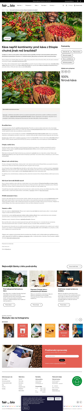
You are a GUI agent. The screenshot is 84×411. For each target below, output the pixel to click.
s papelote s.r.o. (79, 408)
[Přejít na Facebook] (69, 71)
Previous (76, 319)
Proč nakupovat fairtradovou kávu (13, 290)
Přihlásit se (62, 360)
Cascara (20, 384)
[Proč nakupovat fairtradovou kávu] (14, 279)
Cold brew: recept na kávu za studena (68, 290)
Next (80, 319)
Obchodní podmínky (6, 381)
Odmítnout (50, 398)
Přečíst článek (8, 304)
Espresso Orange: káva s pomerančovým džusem (39, 290)
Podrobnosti (25, 404)
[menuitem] (20, 5)
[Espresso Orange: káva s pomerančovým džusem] (42, 279)
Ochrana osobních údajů (7, 382)
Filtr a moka (21, 381)
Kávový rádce (21, 390)
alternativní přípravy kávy (13, 238)
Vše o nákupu (4, 379)
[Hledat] (66, 5)
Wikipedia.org (8, 249)
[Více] (63, 5)
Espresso (20, 379)
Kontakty (3, 388)
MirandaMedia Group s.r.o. (67, 408)
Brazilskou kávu (5, 137)
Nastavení (26, 408)
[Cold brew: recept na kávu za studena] (69, 279)
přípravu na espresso (24, 236)
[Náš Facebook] (80, 1)
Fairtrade (5, 114)
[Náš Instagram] (77, 1)
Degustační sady (22, 386)
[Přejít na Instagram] (65, 71)
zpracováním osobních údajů (60, 363)
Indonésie (32, 190)
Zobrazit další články (73, 266)
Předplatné (21, 388)
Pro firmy (3, 386)
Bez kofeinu (21, 382)
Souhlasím (58, 398)
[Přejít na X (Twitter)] (62, 71)
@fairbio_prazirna (7, 315)
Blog (3, 384)
